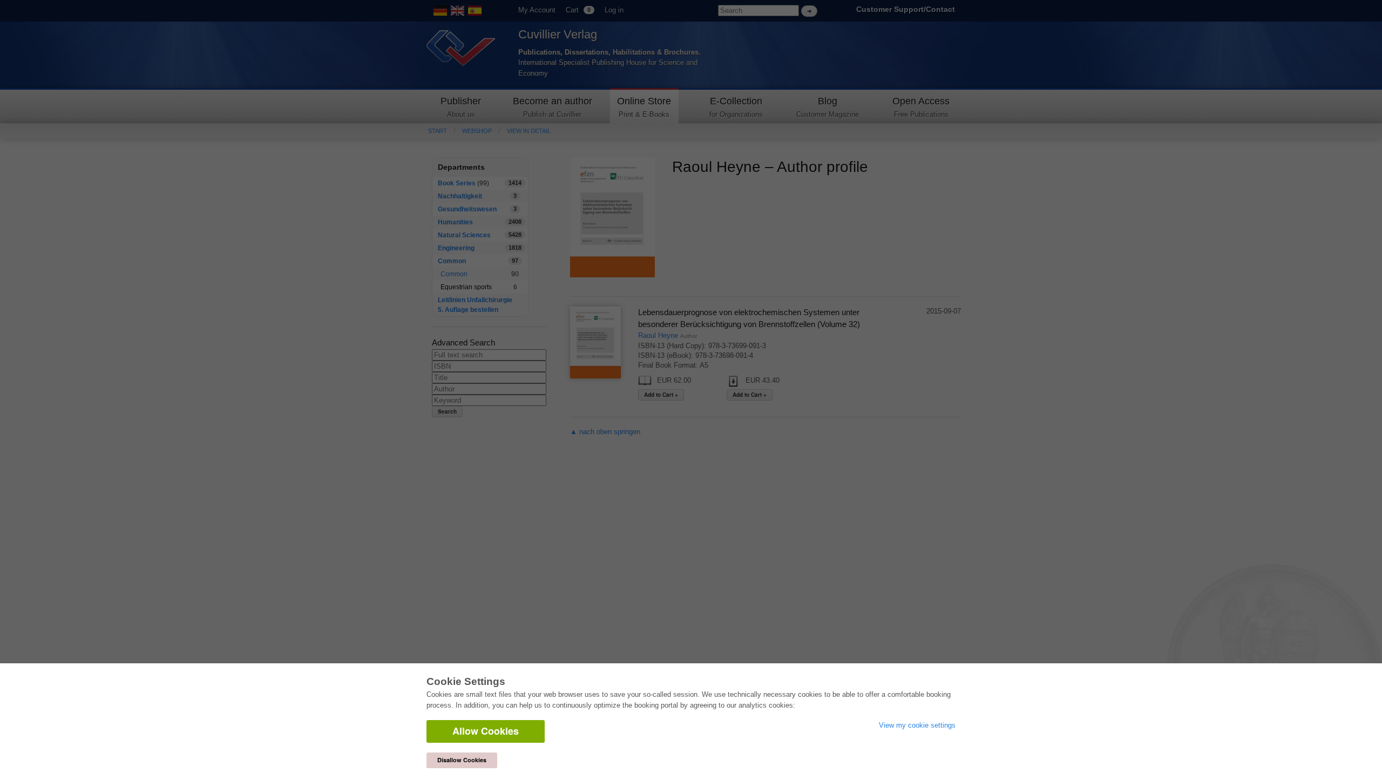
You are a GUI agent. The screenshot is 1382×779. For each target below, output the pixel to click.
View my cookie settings (917, 725)
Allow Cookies (485, 731)
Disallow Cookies (461, 760)
